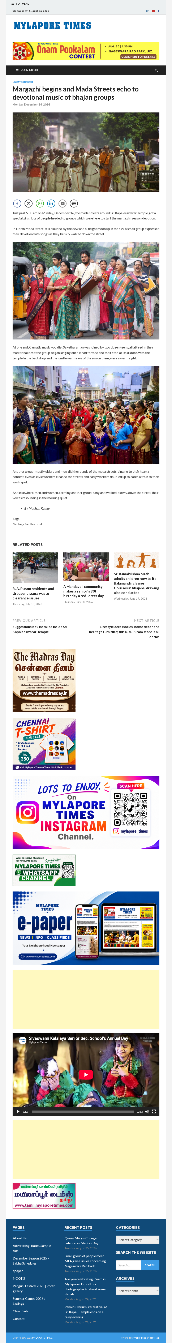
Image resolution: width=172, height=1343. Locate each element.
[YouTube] (153, 11)
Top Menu (22, 3)
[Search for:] (137, 1265)
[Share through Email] (62, 204)
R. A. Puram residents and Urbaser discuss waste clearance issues (33, 593)
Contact (19, 1319)
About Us (20, 1238)
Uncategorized (23, 82)
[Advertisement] (86, 999)
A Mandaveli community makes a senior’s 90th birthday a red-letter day (83, 591)
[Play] (18, 1111)
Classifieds (21, 1311)
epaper (18, 1271)
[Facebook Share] (17, 204)
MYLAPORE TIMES (42, 1337)
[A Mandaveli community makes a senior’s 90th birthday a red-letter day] (86, 582)
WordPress (139, 1337)
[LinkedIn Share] (51, 204)
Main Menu (29, 70)
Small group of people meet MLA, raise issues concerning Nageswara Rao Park (85, 1261)
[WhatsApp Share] (40, 204)
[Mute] (147, 1111)
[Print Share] (74, 204)
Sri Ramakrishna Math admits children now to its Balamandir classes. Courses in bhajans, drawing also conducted (136, 583)
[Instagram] (147, 11)
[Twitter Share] (29, 204)
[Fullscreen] (154, 1111)
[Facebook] (158, 11)
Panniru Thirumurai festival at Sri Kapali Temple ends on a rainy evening (86, 1312)
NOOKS (19, 1278)
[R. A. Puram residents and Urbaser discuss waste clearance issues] (35, 584)
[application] (86, 1074)
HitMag (155, 1337)
